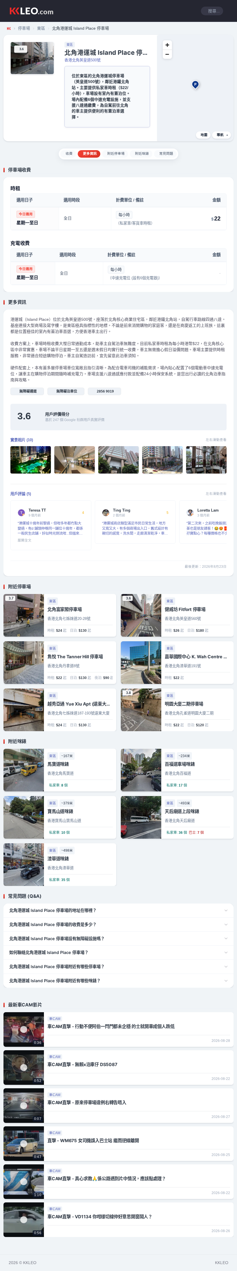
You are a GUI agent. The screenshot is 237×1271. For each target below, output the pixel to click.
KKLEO (221, 1262)
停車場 (24, 28)
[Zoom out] (167, 54)
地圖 (204, 135)
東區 (41, 28)
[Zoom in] (167, 45)
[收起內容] (230, 170)
